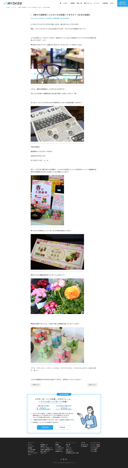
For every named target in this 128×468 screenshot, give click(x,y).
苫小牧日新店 (84, 446)
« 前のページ (35, 385)
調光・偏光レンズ (45, 451)
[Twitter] (66, 459)
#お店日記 (49, 18)
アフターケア (31, 446)
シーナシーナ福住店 (95, 445)
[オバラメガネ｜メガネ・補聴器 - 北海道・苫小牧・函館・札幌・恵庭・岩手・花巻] (13, 3)
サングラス (68, 448)
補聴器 (57, 445)
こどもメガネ (58, 450)
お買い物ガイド (69, 451)
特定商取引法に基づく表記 (72, 453)
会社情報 (30, 448)
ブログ (29, 454)
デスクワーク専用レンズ (46, 448)
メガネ (67, 446)
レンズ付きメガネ (59, 448)
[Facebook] (63, 459)
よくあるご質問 (31, 450)
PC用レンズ (43, 453)
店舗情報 (62, 427)
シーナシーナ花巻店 (95, 446)
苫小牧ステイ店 (84, 445)
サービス (30, 445)
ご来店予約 (45, 427)
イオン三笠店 (94, 451)
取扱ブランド (69, 450)
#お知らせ (42, 18)
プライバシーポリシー (33, 453)
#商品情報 (56, 18)
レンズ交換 (58, 446)
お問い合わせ (31, 451)
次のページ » (92, 385)
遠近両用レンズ (44, 445)
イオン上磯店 (94, 450)
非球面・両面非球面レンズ (47, 450)
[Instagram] (61, 459)
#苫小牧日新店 (64, 18)
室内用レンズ (44, 446)
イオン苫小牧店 (94, 448)
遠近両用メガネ (59, 451)
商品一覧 (68, 445)
